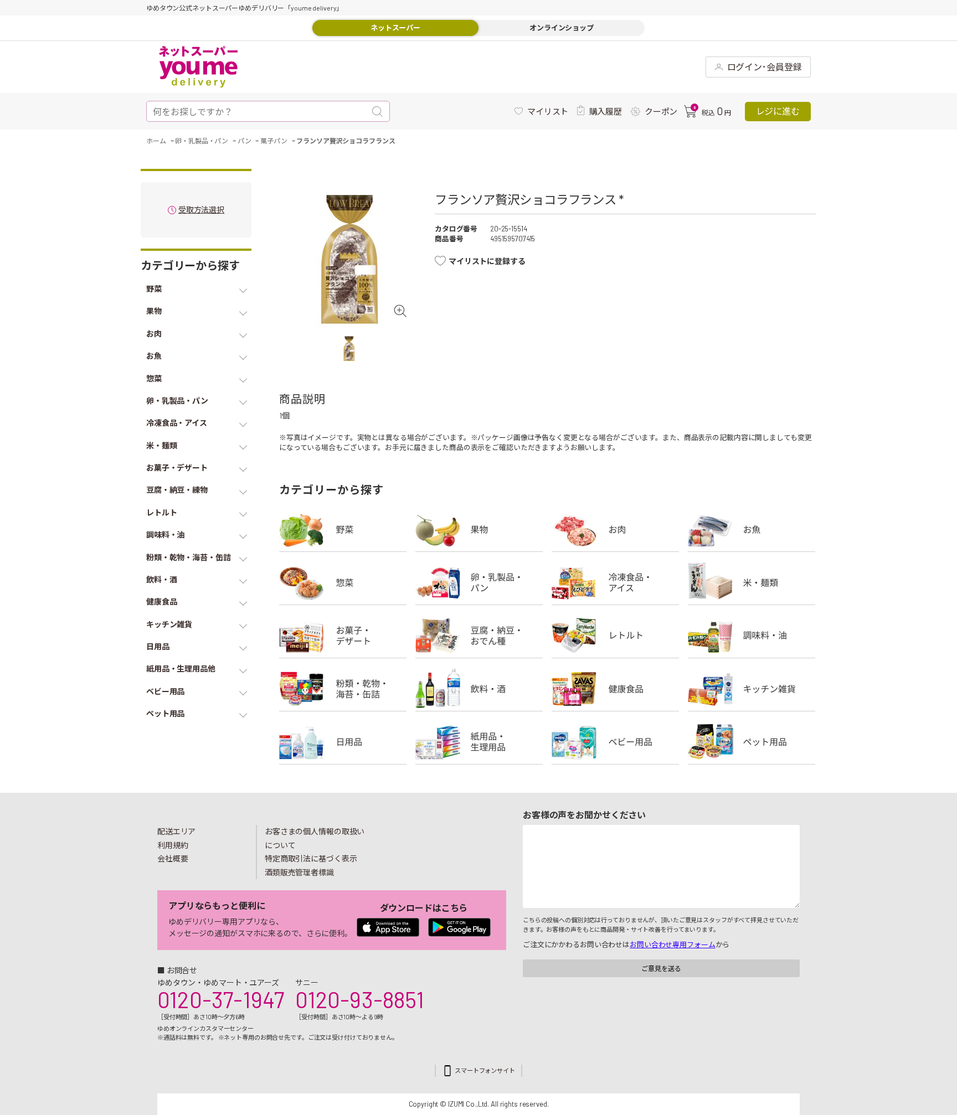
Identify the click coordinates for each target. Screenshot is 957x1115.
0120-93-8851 (359, 999)
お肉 (615, 529)
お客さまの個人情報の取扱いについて (314, 838)
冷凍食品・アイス (615, 582)
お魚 (751, 529)
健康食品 (615, 689)
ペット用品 (751, 742)
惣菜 (343, 582)
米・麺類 (751, 582)
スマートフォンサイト (485, 1070)
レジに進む (778, 111)
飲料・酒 (479, 689)
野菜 (343, 529)
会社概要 (172, 858)
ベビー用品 (615, 742)
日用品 (343, 742)
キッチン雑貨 (751, 689)
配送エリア (176, 831)
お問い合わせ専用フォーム (672, 944)
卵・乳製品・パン (479, 582)
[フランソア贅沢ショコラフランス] (348, 260)
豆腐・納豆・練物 (479, 635)
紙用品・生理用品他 (479, 742)
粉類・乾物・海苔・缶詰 (343, 689)
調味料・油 (751, 635)
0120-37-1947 (220, 999)
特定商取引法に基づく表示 (311, 858)
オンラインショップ (561, 27)
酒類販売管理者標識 (299, 872)
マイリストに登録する (487, 261)
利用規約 (172, 845)
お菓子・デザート (343, 635)
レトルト (615, 635)
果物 (479, 529)
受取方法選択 (201, 210)
